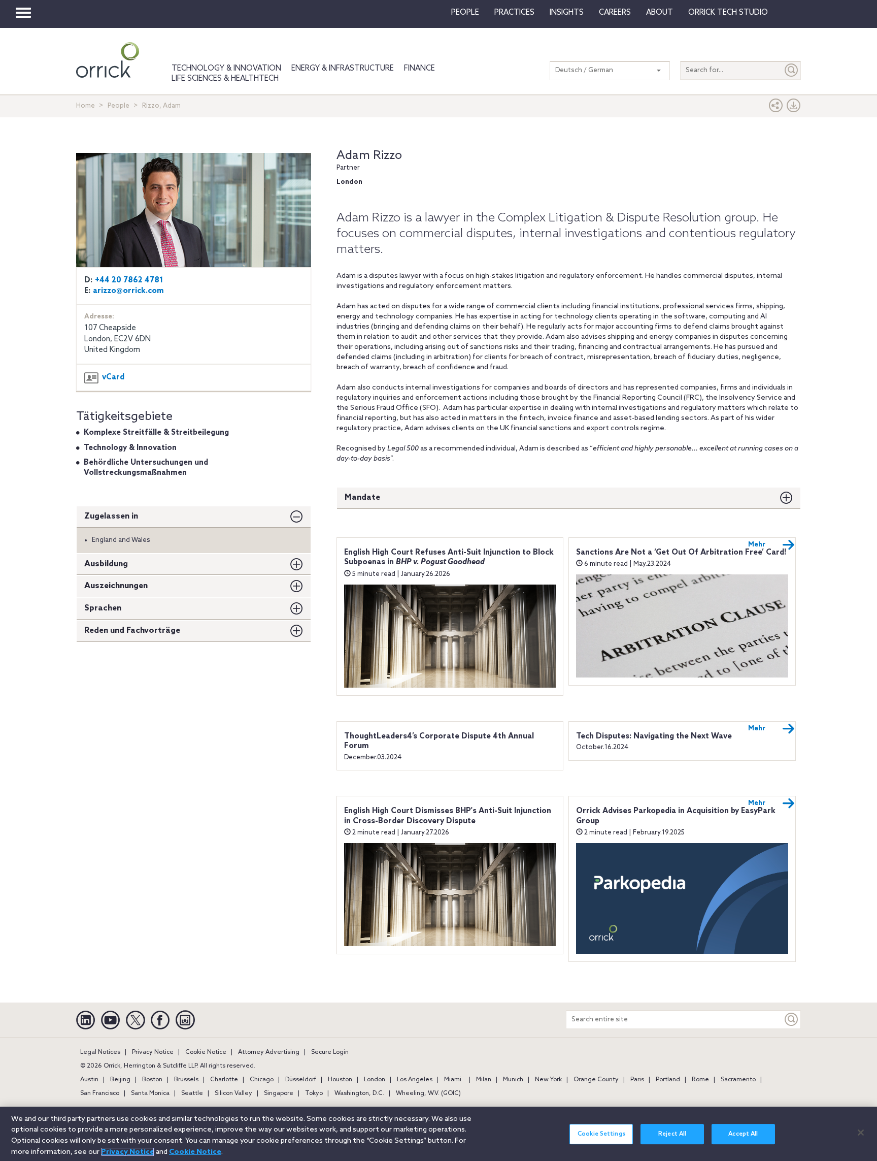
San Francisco (99, 1093)
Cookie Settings (601, 1134)
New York (548, 1079)
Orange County (596, 1079)
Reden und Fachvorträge (132, 630)
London (374, 1079)
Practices (514, 12)
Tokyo (314, 1093)
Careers (615, 12)
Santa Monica (150, 1093)
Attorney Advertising (268, 1052)
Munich (513, 1079)
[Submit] (792, 70)
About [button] (659, 12)
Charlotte (224, 1079)
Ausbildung (106, 564)
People (465, 12)
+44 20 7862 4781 (129, 280)
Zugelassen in (111, 516)
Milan (483, 1079)
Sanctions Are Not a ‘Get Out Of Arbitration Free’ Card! (681, 552)
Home (85, 106)
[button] (776, 108)
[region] (438, 1134)
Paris (637, 1079)
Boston (152, 1079)
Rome (700, 1079)
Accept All (743, 1134)
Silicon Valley (233, 1093)
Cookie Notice (205, 1052)
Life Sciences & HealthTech (225, 78)
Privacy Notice (153, 1052)
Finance (419, 68)
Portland (668, 1079)
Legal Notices (100, 1052)
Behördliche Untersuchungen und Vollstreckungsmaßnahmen (146, 467)
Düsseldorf (300, 1079)
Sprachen (102, 608)
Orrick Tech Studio (728, 12)
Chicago (262, 1079)
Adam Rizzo (369, 155)
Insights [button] (567, 12)
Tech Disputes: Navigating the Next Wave (654, 736)
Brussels (186, 1079)
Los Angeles (414, 1079)
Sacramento (738, 1079)
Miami (452, 1079)
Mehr (756, 545)
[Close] (861, 1132)
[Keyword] (792, 1019)
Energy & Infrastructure (342, 68)
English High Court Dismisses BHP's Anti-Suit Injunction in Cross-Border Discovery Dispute (447, 816)
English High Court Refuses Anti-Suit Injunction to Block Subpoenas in (449, 557)
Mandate (362, 497)
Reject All (672, 1134)
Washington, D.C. (359, 1093)
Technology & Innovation (226, 68)
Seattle (192, 1093)
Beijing (120, 1079)
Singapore (278, 1093)
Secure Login (330, 1052)
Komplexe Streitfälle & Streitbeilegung (156, 432)
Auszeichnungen (116, 586)
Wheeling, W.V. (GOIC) (428, 1093)
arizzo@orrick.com (128, 291)
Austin (89, 1079)
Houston (340, 1079)
